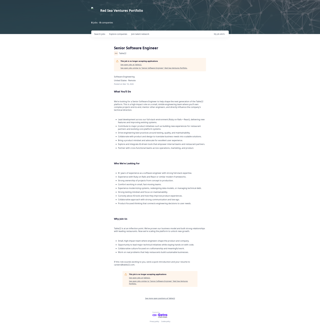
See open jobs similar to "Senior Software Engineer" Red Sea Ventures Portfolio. (153, 68)
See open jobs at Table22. (131, 64)
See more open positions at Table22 (160, 298)
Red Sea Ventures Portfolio (121, 10)
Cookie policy (165, 321)
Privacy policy (154, 321)
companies (118, 34)
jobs (99, 34)
